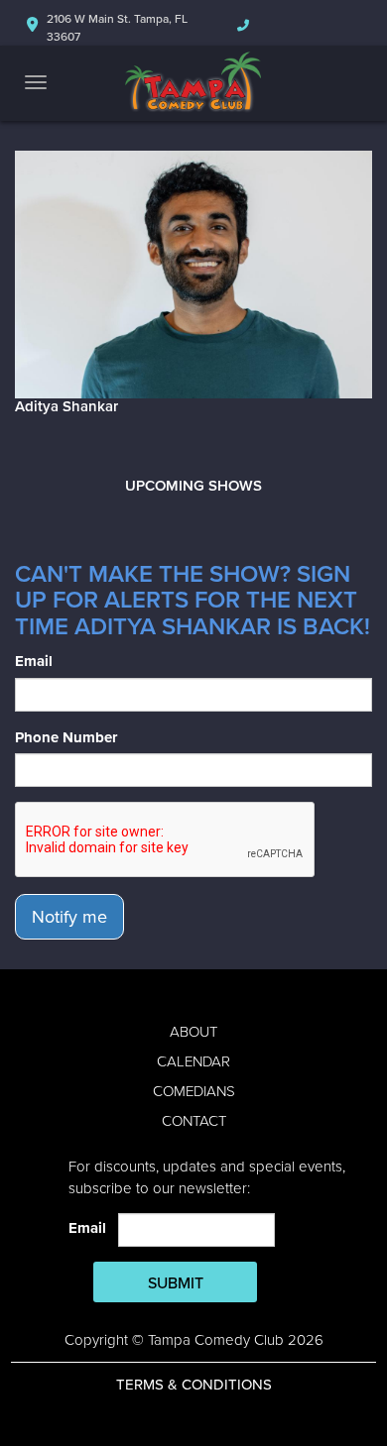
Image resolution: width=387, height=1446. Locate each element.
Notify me (69, 917)
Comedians (194, 1091)
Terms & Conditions (194, 1384)
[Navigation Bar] (36, 82)
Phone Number (66, 737)
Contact (194, 1121)
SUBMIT (175, 1283)
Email (34, 661)
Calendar (193, 1061)
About (193, 1032)
